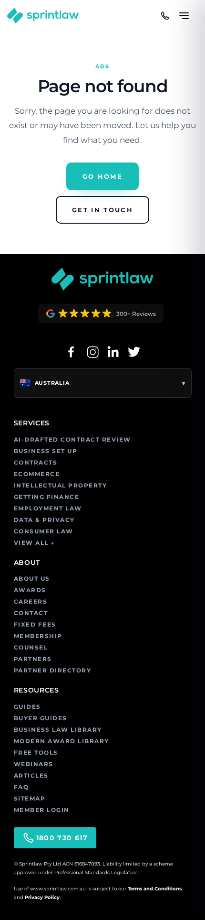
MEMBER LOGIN (42, 809)
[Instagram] (92, 351)
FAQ (21, 786)
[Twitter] (134, 351)
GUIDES (27, 706)
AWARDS (30, 590)
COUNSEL (31, 647)
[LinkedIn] (113, 351)
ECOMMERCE (37, 473)
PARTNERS (33, 658)
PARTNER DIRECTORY (53, 670)
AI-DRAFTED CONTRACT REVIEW (72, 439)
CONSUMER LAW (43, 531)
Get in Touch (102, 210)
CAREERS (31, 601)
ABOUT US (32, 578)
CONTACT (31, 613)
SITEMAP (30, 798)
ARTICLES (31, 775)
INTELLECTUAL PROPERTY (60, 485)
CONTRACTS (36, 462)
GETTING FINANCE (47, 496)
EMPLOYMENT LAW (48, 508)
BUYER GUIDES (40, 718)
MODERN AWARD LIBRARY (61, 741)
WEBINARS (33, 764)
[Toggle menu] (184, 11)
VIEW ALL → (34, 542)
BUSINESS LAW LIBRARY (58, 729)
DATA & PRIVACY (44, 519)
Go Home (102, 176)
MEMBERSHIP (38, 635)
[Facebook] (71, 351)
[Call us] (164, 15)
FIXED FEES (35, 624)
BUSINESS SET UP (46, 451)
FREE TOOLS (36, 752)
